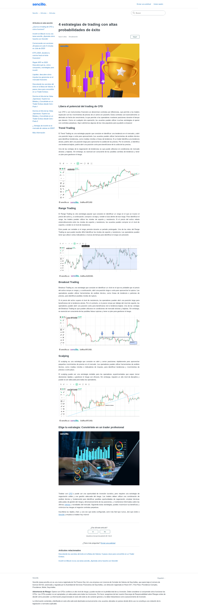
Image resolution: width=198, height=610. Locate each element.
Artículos (44, 13)
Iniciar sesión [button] (158, 4)
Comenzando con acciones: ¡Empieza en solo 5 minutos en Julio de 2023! (43, 45)
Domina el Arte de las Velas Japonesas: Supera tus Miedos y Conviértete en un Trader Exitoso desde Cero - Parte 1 (43, 101)
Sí (93, 532)
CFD (70, 493)
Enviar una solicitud (144, 4)
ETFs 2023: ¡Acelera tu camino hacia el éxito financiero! (41, 55)
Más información (39, 132)
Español (161, 578)
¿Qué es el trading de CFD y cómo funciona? (43, 27)
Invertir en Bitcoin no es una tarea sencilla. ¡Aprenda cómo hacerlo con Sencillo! (44, 36)
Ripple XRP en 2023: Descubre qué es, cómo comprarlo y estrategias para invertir (43, 66)
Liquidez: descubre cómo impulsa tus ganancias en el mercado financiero (43, 77)
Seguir (135, 37)
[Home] (39, 4)
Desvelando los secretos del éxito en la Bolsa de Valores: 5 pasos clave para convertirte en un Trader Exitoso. (44, 88)
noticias (67, 504)
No (105, 532)
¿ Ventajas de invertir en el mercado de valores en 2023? (44, 126)
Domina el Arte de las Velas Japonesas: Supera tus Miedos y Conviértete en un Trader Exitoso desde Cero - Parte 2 (43, 116)
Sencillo (35, 13)
